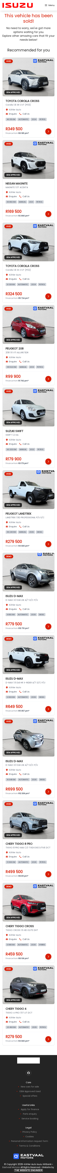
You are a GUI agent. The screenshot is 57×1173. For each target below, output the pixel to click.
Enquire (13, 113)
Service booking (30, 1118)
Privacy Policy (29, 1131)
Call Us (25, 113)
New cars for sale (30, 1086)
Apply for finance (30, 1109)
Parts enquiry (30, 1113)
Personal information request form (29, 1141)
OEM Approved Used (30, 1091)
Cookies (29, 1136)
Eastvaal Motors (10, 1167)
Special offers (30, 1095)
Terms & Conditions (29, 1145)
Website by (35, 1168)
